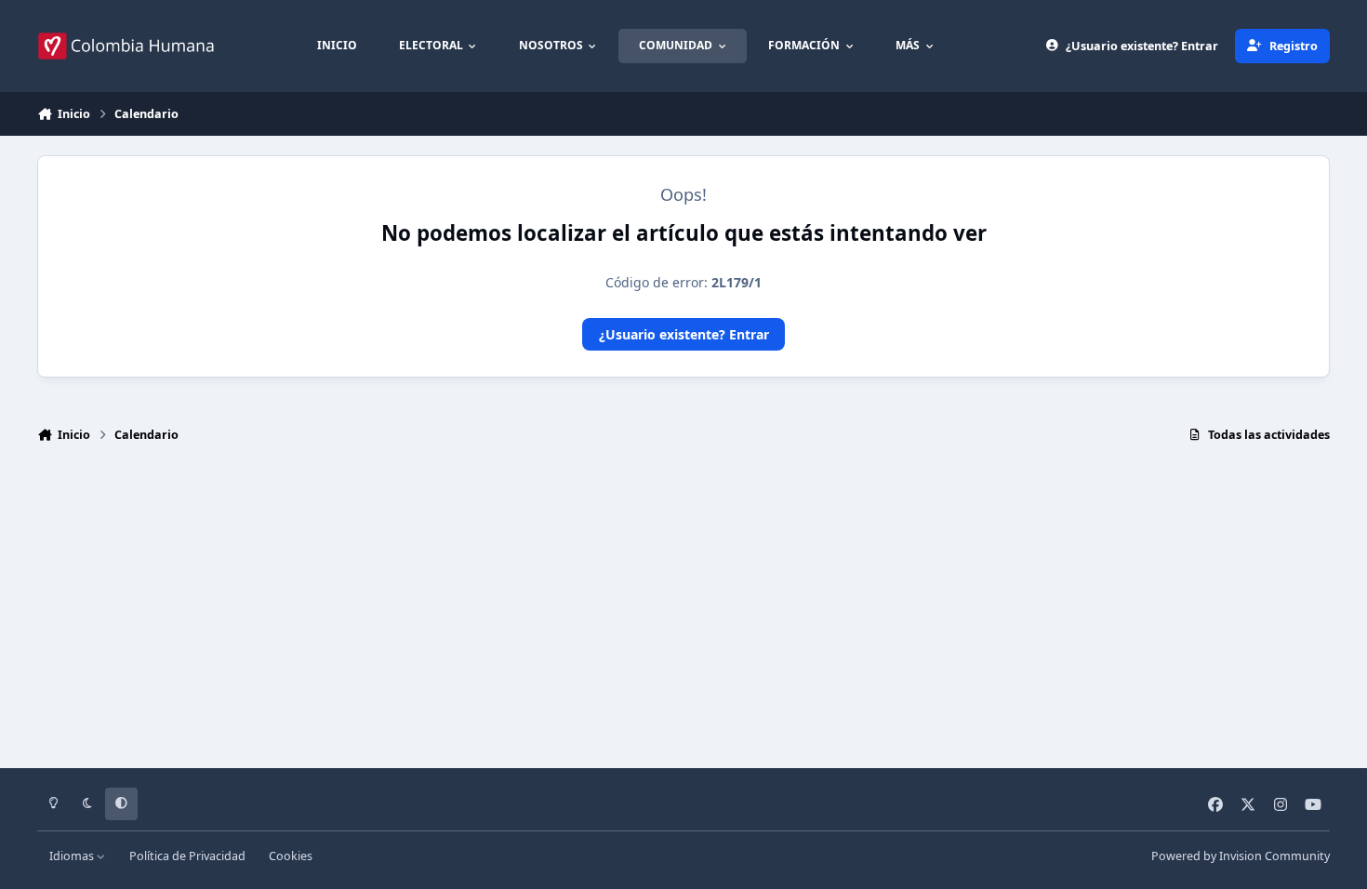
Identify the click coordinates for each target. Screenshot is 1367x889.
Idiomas (73, 856)
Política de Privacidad (187, 856)
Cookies (290, 856)
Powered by (1240, 856)
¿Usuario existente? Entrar (684, 334)
